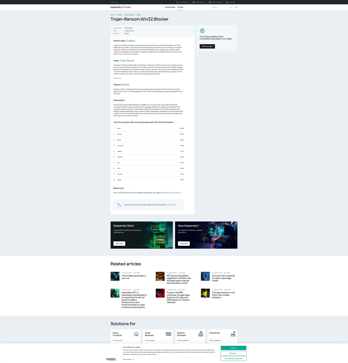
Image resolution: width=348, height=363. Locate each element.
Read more (117, 78)
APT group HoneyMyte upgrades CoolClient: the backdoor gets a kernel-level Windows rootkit (179, 279)
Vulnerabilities (170, 7)
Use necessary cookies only (233, 358)
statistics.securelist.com (172, 193)
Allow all (233, 348)
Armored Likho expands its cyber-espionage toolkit (223, 278)
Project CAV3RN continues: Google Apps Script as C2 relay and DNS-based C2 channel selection (178, 297)
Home (112, 15)
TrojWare (130, 41)
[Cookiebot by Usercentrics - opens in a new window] (111, 359)
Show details (127, 359)
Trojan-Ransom (129, 15)
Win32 (139, 15)
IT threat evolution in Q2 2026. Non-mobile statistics (223, 295)
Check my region (207, 46)
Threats (180, 7)
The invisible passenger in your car (134, 276)
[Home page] (121, 7)
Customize (232, 353)
